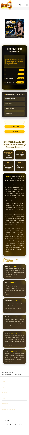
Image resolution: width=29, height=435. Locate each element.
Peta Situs (19, 431)
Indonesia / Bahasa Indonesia (8, 420)
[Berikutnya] (27, 28)
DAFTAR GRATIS (14, 126)
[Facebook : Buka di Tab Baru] (10, 428)
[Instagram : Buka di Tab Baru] (16, 428)
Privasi (9, 431)
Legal (14, 431)
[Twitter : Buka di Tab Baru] (13, 428)
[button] (20, 4)
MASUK (14, 122)
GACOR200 (8, 176)
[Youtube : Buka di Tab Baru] (19, 428)
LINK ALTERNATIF (14, 131)
